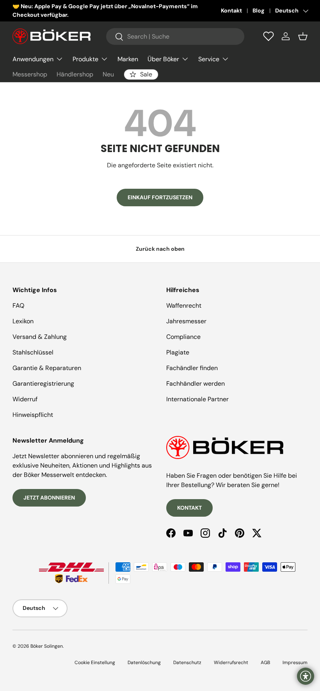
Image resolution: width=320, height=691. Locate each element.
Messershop (29, 74)
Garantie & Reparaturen (46, 368)
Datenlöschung (144, 662)
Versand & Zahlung (39, 337)
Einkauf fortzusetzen (160, 197)
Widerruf (24, 399)
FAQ (18, 305)
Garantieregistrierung (43, 383)
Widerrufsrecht (231, 662)
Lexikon (23, 321)
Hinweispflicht (32, 415)
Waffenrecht (183, 305)
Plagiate (177, 352)
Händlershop (75, 74)
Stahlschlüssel (32, 352)
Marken (127, 59)
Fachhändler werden (195, 383)
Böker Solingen (46, 646)
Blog (258, 10)
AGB (265, 662)
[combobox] (175, 36)
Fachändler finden (192, 368)
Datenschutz (187, 662)
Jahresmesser (186, 321)
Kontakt (231, 10)
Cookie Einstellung (95, 662)
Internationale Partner (197, 399)
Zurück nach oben (160, 248)
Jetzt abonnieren (49, 497)
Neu (108, 74)
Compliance (183, 337)
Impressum (295, 662)
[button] (302, 36)
